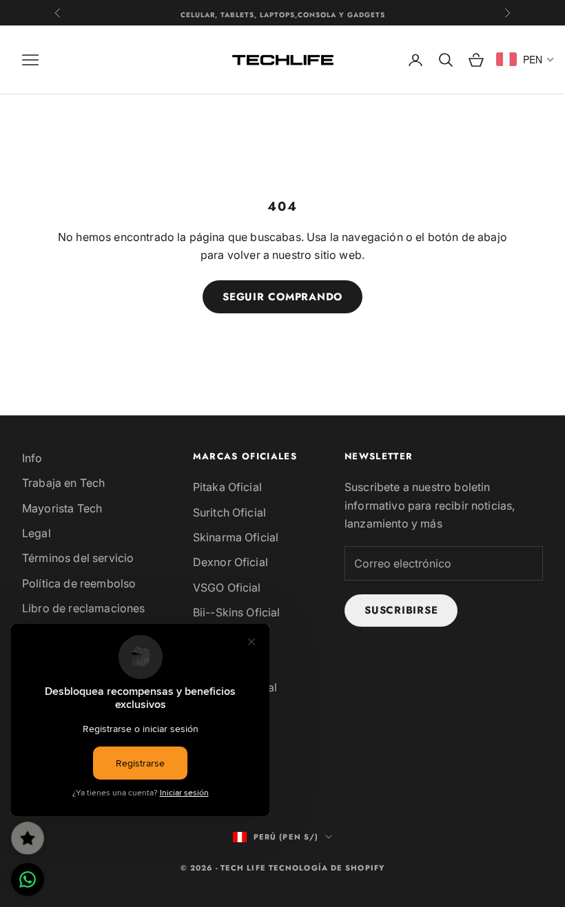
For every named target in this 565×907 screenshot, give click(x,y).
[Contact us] (27, 879)
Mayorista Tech (62, 508)
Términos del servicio (78, 558)
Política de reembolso (79, 583)
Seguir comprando (282, 296)
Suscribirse (401, 610)
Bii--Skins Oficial (236, 612)
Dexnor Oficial (230, 562)
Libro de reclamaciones (83, 608)
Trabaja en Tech (63, 483)
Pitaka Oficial (227, 487)
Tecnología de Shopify (326, 867)
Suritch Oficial (229, 512)
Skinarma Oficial (236, 537)
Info (32, 458)
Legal (36, 533)
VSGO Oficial (227, 587)
